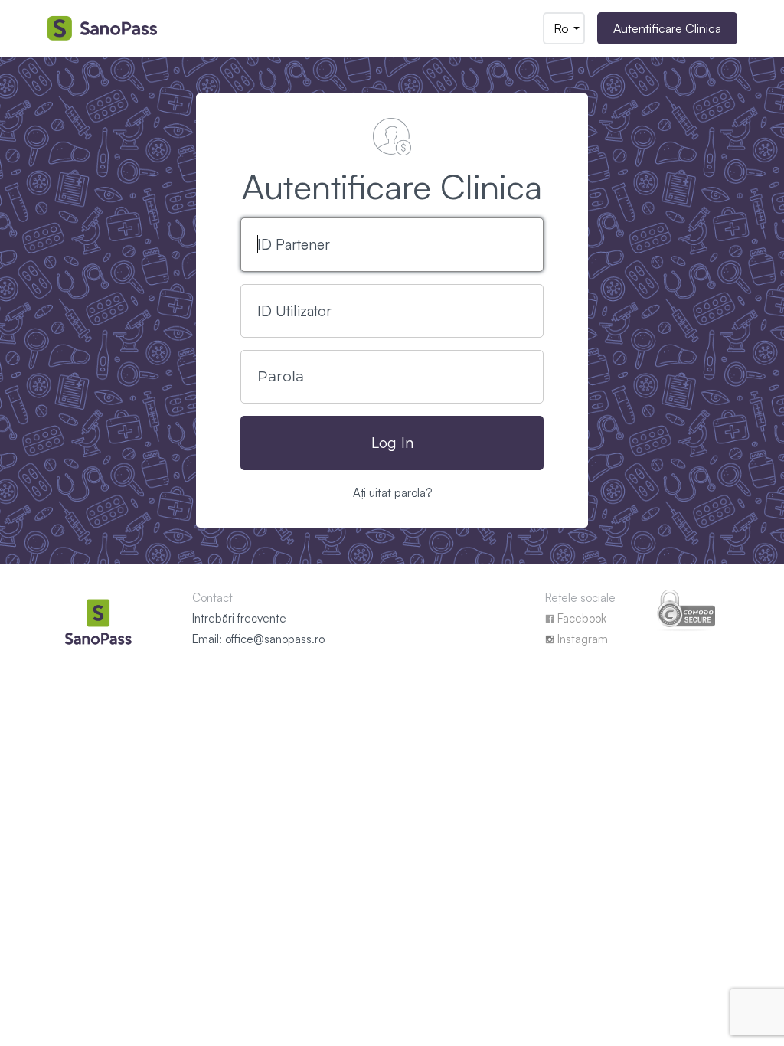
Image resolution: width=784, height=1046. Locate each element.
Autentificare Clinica (667, 28)
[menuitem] (563, 28)
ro (561, 28)
